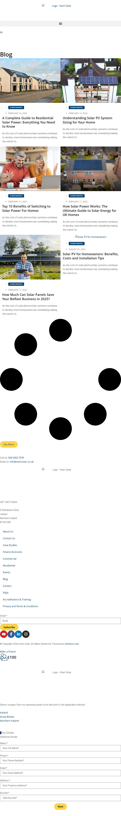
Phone (4, 756)
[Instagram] (26, 634)
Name (4, 743)
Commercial (9, 558)
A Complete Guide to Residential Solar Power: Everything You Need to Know (28, 122)
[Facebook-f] (11, 634)
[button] (60, 24)
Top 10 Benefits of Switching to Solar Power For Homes (26, 208)
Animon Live (72, 643)
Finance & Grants (12, 552)
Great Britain (7, 716)
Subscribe (9, 627)
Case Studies (10, 545)
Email (3, 616)
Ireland (4, 712)
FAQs (6, 592)
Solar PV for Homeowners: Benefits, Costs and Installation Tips (90, 256)
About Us (8, 531)
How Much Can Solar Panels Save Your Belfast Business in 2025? (28, 296)
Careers (7, 586)
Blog (5, 579)
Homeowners (16, 107)
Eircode (4, 793)
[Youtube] (3, 634)
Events (6, 572)
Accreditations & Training (17, 599)
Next (60, 806)
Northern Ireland (9, 720)
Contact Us (9, 538)
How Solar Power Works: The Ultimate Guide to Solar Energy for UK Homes (89, 210)
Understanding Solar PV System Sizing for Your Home (87, 120)
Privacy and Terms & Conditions (20, 606)
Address (5, 780)
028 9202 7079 (16, 457)
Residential (9, 565)
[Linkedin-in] (18, 634)
